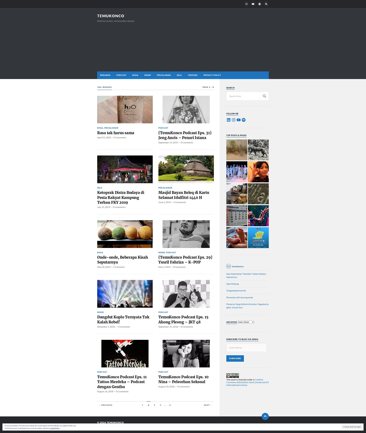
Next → (208, 405)
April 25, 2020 (104, 137)
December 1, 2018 (106, 326)
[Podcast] (259, 4)
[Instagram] (246, 4)
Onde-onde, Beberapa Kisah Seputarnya (122, 260)
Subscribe (235, 358)
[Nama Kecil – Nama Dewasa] (258, 194)
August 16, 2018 (105, 391)
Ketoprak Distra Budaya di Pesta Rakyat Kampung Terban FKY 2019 (120, 197)
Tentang (193, 75)
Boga (135, 75)
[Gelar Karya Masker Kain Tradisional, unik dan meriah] (236, 172)
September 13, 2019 (168, 142)
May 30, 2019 (104, 267)
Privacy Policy (212, 75)
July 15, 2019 (103, 207)
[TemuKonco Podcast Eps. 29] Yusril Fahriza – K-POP (185, 260)
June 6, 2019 (164, 202)
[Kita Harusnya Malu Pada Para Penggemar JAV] (258, 172)
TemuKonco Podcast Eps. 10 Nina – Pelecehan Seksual (183, 379)
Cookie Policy (55, 428)
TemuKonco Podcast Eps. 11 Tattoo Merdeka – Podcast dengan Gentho (122, 382)
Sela (179, 75)
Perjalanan (164, 75)
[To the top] (265, 416)
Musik (147, 75)
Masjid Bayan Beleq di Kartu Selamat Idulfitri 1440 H (183, 195)
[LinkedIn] (228, 120)
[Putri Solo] (258, 150)
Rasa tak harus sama (115, 133)
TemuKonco (110, 16)
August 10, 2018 (166, 386)
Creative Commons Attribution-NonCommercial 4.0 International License (247, 382)
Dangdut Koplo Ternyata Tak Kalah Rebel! (123, 319)
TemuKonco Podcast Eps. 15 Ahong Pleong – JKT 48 (183, 319)
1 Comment (119, 267)
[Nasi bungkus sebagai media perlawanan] (236, 194)
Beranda (105, 75)
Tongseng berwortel (236, 290)
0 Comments (187, 142)
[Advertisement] (183, 44)
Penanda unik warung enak (239, 297)
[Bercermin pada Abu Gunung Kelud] (236, 150)
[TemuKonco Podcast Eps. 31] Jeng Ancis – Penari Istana (184, 135)
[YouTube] (253, 4)
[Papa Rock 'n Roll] (236, 238)
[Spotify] (243, 120)
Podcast (121, 75)
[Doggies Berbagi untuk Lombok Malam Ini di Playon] (258, 238)
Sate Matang (232, 283)
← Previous (105, 405)
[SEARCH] (264, 96)
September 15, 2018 (168, 326)
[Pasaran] (236, 216)
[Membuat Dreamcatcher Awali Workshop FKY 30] (258, 216)
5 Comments (120, 137)
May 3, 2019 (164, 267)
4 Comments (180, 202)
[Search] (266, 4)
